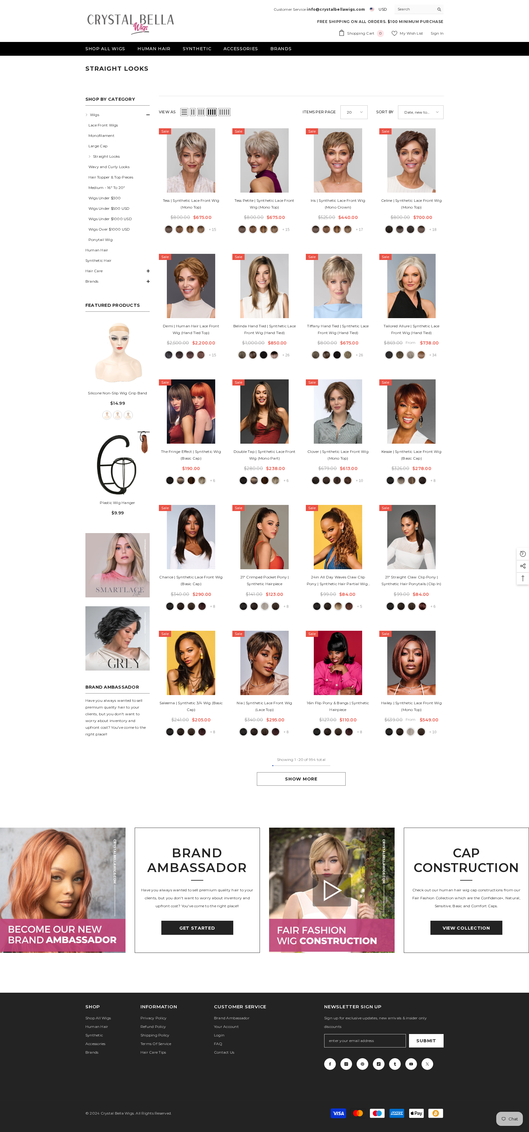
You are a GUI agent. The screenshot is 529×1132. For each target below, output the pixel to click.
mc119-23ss (401, 480)
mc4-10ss (191, 606)
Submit (426, 1041)
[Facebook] (330, 1064)
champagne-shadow (274, 354)
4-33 (410, 229)
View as (167, 112)
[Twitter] (427, 1064)
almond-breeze (242, 354)
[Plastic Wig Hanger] (117, 463)
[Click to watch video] (332, 890)
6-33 (179, 229)
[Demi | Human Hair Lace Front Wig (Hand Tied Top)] (191, 286)
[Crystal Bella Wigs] (63, 890)
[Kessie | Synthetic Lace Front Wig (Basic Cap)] (411, 411)
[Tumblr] (395, 1064)
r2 (169, 480)
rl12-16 (421, 354)
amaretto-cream (252, 354)
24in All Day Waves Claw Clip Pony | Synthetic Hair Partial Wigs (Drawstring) (338, 581)
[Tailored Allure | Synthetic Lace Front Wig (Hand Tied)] (411, 286)
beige (106, 415)
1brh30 (389, 229)
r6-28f (337, 480)
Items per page (319, 112)
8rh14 (200, 229)
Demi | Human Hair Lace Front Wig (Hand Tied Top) (191, 329)
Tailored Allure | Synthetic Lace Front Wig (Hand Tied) (412, 329)
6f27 (190, 229)
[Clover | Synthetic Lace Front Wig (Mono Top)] (338, 411)
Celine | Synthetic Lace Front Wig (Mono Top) (411, 203)
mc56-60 (264, 606)
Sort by (384, 112)
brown (117, 415)
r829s (191, 480)
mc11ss (411, 480)
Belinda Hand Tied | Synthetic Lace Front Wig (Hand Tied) (264, 329)
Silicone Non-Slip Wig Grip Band (117, 393)
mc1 (390, 480)
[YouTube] (411, 1064)
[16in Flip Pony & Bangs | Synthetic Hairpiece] (338, 663)
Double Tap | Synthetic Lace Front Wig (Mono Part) (265, 455)
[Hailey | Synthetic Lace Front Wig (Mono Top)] (411, 663)
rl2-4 (389, 354)
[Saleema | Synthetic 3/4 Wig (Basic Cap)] (191, 663)
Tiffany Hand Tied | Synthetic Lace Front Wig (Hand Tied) (338, 329)
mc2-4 (422, 480)
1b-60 (168, 354)
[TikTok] (379, 1064)
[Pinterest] (362, 1064)
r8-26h (347, 480)
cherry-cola (349, 606)
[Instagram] (346, 1064)
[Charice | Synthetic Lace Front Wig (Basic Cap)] (191, 537)
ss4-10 (180, 480)
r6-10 (326, 480)
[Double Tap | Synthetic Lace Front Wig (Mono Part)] (264, 411)
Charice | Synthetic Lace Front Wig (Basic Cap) (191, 580)
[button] (117, 115)
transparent (128, 415)
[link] (117, 565)
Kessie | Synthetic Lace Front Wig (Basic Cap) (411, 455)
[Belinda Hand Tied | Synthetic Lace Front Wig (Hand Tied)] (264, 286)
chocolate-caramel (347, 354)
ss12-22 (202, 480)
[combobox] (414, 9)
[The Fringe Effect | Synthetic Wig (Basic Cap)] (191, 411)
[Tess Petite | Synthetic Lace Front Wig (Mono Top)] (264, 160)
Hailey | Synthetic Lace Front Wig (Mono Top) (411, 706)
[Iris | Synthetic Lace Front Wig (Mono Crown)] (338, 160)
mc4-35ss (202, 606)
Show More (301, 779)
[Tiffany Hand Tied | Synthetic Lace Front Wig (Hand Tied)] (338, 286)
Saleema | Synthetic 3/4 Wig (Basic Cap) (191, 706)
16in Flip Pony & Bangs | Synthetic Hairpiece (338, 706)
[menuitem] (117, 177)
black (263, 354)
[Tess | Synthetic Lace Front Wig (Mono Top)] (191, 160)
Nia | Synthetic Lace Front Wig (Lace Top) (264, 706)
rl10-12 (399, 354)
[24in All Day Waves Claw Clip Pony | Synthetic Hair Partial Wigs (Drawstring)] (338, 537)
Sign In (437, 33)
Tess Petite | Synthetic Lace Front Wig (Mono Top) (264, 203)
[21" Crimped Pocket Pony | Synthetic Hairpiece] (264, 537)
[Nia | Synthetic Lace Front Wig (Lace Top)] (264, 663)
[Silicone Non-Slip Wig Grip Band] (117, 353)
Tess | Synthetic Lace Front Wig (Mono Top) (191, 203)
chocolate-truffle (327, 606)
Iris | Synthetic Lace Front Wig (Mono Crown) (338, 203)
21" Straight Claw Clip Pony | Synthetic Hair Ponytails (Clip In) (411, 580)
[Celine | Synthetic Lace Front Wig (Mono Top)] (411, 160)
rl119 (410, 354)
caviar (316, 606)
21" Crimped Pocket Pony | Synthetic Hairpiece (264, 580)
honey (338, 606)
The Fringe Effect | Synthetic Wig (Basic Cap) (191, 455)
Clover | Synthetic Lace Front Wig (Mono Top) (338, 455)
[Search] (419, 9)
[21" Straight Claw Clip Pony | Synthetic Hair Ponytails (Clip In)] (411, 537)
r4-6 (315, 480)
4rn (190, 354)
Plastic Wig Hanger (117, 502)
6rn (200, 354)
